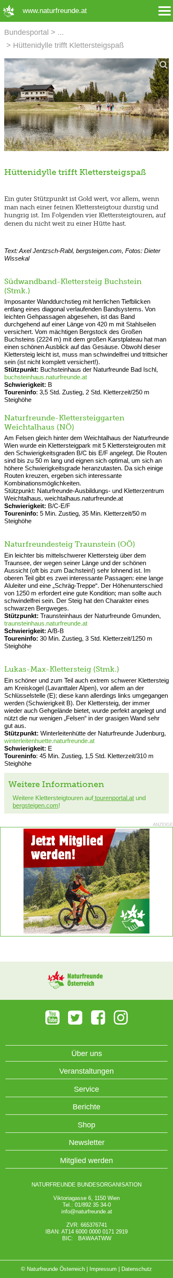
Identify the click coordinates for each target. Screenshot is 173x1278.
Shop (86, 1125)
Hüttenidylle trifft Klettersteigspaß (68, 45)
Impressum (103, 1269)
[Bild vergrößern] (86, 104)
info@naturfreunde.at (86, 1211)
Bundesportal (26, 32)
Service (86, 1089)
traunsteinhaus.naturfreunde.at (45, 623)
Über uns (86, 1053)
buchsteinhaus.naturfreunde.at (45, 377)
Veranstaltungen (86, 1071)
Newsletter (87, 1142)
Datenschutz (136, 1269)
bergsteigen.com (35, 805)
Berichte (86, 1107)
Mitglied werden (86, 1160)
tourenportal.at (113, 797)
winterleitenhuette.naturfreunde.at (49, 740)
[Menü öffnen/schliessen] (164, 11)
